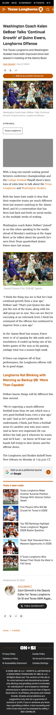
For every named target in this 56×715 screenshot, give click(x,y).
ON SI (14, 3)
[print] (21, 616)
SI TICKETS (39, 3)
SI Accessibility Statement (14, 663)
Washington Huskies (34, 188)
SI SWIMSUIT (25, 3)
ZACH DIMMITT (25, 587)
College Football (17, 180)
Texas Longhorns (13, 131)
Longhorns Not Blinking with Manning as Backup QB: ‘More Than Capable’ (25, 380)
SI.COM (5, 3)
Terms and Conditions (42, 659)
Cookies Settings (40, 663)
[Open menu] (4, 9)
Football (16, 631)
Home (6, 631)
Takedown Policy (10, 659)
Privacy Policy (8, 654)
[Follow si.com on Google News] (48, 472)
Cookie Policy (38, 654)
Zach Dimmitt (9, 64)
